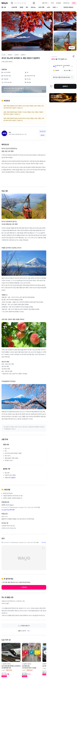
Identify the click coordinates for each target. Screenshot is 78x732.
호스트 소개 (42, 131)
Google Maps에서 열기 (8, 510)
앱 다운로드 (58, 3)
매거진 (52, 3)
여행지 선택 (44, 3)
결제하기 (65, 86)
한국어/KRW (66, 3)
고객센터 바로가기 (25, 626)
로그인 (73, 3)
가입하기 (13, 478)
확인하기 (24, 587)
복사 (28, 630)
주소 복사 (44, 542)
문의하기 (43, 135)
